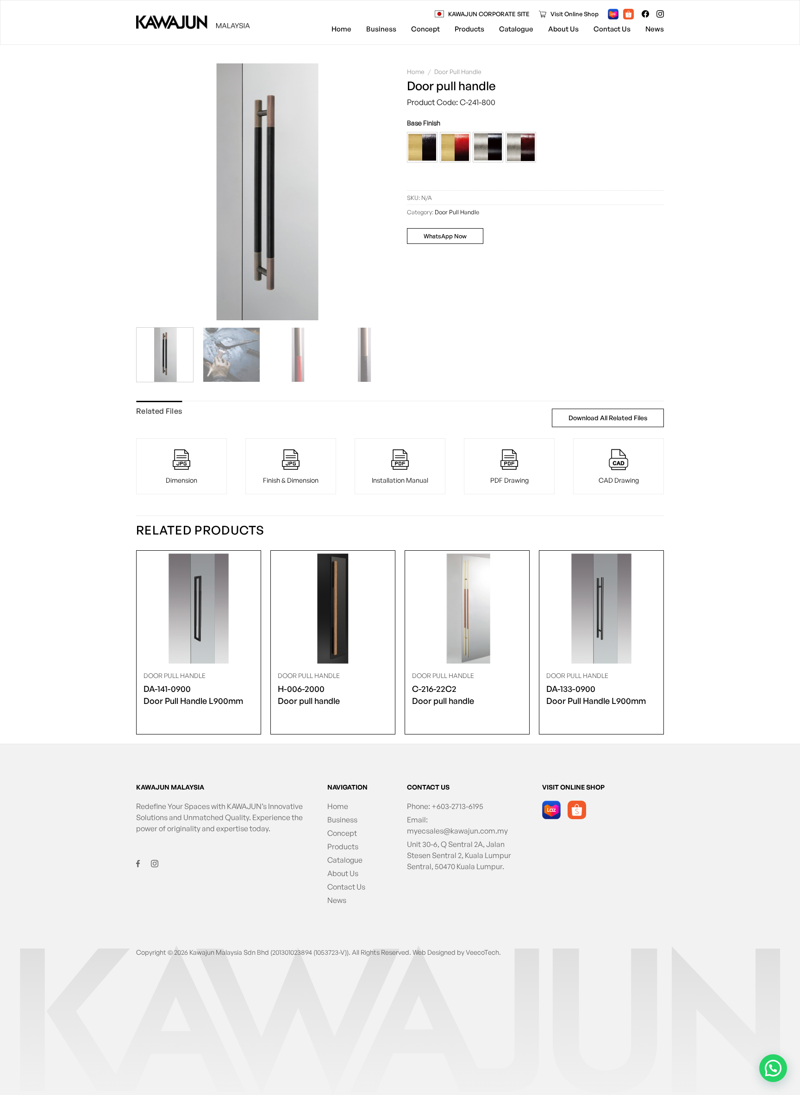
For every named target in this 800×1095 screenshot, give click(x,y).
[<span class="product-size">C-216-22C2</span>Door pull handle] (467, 608)
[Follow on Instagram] (660, 14)
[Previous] (152, 192)
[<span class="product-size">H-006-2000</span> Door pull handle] (333, 608)
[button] (422, 147)
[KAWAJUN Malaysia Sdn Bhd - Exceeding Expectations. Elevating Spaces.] (193, 22)
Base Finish (423, 122)
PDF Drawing (509, 480)
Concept (425, 29)
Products (469, 29)
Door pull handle (309, 695)
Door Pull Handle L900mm (193, 695)
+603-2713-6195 (457, 806)
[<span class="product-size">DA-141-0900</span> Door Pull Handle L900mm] (199, 608)
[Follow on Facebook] (645, 14)
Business (381, 29)
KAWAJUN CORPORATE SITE (489, 14)
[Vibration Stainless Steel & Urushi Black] (488, 147)
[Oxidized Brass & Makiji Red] (455, 147)
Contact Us (612, 29)
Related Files (159, 411)
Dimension (181, 480)
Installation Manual (400, 480)
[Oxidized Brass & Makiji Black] (422, 147)
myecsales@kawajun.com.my (457, 830)
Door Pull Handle (457, 71)
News (654, 29)
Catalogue (516, 29)
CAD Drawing (619, 480)
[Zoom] (147, 310)
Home (341, 29)
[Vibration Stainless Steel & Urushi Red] (521, 147)
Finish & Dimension (291, 480)
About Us (563, 29)
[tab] (159, 411)
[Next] (376, 192)
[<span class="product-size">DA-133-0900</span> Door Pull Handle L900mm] (601, 608)
